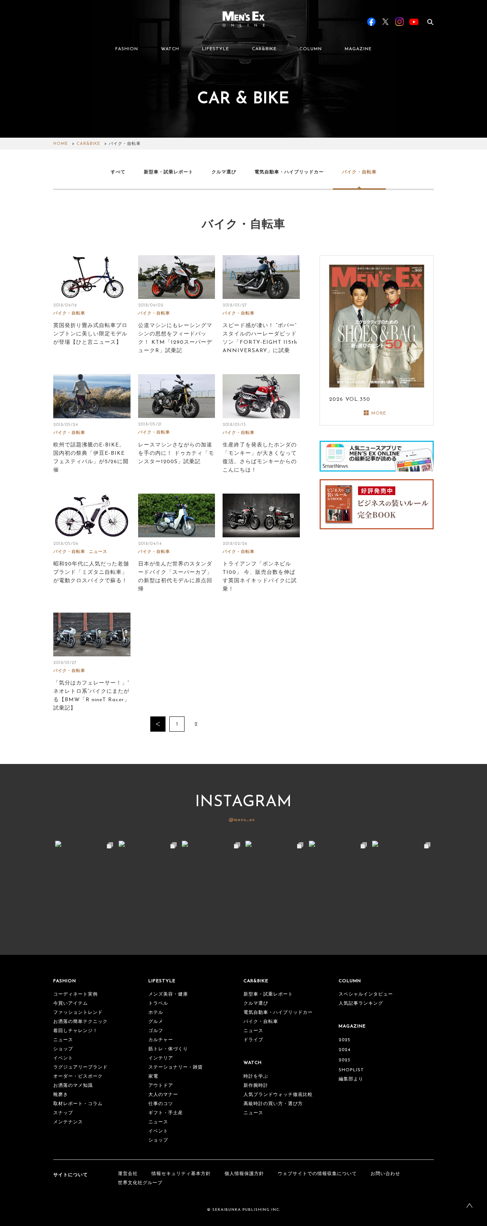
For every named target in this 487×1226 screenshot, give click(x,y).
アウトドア (160, 1085)
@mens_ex (242, 820)
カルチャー (160, 1040)
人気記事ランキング (361, 1003)
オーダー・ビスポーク (78, 1076)
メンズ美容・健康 (168, 994)
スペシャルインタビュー (366, 994)
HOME (60, 144)
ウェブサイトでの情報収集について (317, 1174)
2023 (344, 1060)
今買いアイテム (70, 1003)
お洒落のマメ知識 (73, 1085)
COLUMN (310, 49)
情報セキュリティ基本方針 (181, 1174)
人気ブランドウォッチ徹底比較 (278, 1095)
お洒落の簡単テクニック (80, 1022)
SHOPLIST (351, 1070)
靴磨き (60, 1095)
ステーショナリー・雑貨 (175, 1067)
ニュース (98, 552)
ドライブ (253, 1040)
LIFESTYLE (215, 49)
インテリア (160, 1058)
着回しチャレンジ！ (75, 1031)
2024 (344, 1050)
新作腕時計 (256, 1085)
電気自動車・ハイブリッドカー (289, 172)
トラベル (158, 1003)
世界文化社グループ (140, 1183)
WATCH (170, 49)
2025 (344, 1040)
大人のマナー (163, 1095)
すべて (118, 172)
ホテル (155, 1012)
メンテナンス (68, 1122)
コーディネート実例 (75, 994)
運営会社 (128, 1174)
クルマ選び (224, 172)
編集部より (351, 1079)
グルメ (155, 1022)
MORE (378, 413)
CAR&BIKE (264, 49)
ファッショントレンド (78, 1012)
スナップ (63, 1113)
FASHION (126, 49)
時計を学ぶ (256, 1076)
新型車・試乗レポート (168, 172)
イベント (63, 1058)
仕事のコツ (160, 1104)
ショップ (63, 1049)
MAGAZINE (358, 49)
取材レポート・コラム (78, 1104)
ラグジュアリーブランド (80, 1067)
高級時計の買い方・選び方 (273, 1104)
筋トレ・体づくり (168, 1049)
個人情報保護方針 (244, 1174)
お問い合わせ (385, 1174)
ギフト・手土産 (165, 1113)
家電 (153, 1076)
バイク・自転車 (359, 172)
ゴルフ (155, 1031)
